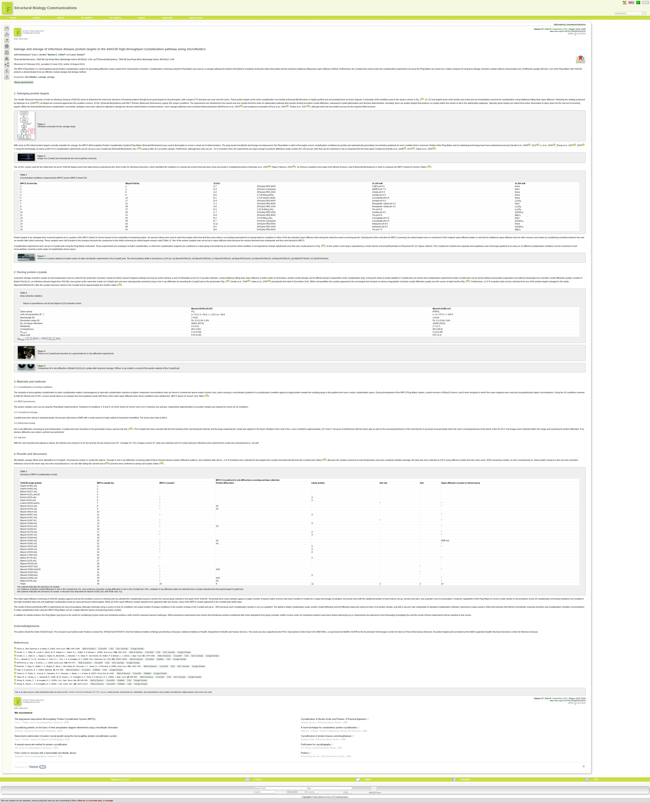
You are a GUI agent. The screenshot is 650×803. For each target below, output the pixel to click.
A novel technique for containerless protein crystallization (329, 727)
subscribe (167, 17)
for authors (87, 17)
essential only (95, 800)
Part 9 (548, 29)
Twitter (368, 779)
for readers (116, 17)
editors (61, 17)
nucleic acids (98, 615)
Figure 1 (41, 124)
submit (142, 17)
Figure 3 (41, 256)
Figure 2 (41, 156)
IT (638, 2)
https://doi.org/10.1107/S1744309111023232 (568, 31)
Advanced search (375, 793)
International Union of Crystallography (330, 797)
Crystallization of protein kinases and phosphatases (326, 736)
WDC (645, 2)
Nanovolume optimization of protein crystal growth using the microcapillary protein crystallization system (66, 736)
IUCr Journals (122, 649)
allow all (81, 800)
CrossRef (102, 649)
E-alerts (258, 779)
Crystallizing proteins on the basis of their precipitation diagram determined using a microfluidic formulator (66, 727)
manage (109, 800)
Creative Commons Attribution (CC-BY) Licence (87, 692)
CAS (111, 649)
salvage (42, 77)
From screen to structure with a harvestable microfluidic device (45, 753)
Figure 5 (41, 366)
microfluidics (31, 77)
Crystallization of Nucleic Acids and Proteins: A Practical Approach (333, 719)
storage (51, 77)
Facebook (465, 779)
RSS (596, 779)
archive (37, 17)
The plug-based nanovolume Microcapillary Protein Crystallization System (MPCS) (55, 719)
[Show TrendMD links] (583, 766)
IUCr (631, 2)
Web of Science (89, 649)
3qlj (447, 540)
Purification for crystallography (316, 744)
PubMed (160, 659)
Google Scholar (137, 649)
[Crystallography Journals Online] (624, 3)
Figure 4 (41, 351)
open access (195, 17)
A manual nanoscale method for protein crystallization (41, 744)
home (13, 17)
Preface (305, 753)
